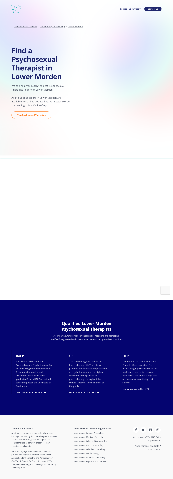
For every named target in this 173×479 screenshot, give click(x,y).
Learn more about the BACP (29, 392)
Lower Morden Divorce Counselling (88, 445)
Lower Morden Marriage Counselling (88, 437)
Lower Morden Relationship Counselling (90, 441)
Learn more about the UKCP (82, 392)
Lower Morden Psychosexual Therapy (89, 461)
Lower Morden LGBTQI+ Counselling (89, 457)
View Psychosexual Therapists (31, 115)
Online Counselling (37, 101)
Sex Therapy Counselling (52, 26)
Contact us (153, 9)
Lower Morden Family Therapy (86, 453)
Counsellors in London (25, 26)
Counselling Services (129, 9)
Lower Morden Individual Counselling (89, 449)
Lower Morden (75, 26)
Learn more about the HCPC (135, 389)
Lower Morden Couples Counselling (88, 433)
